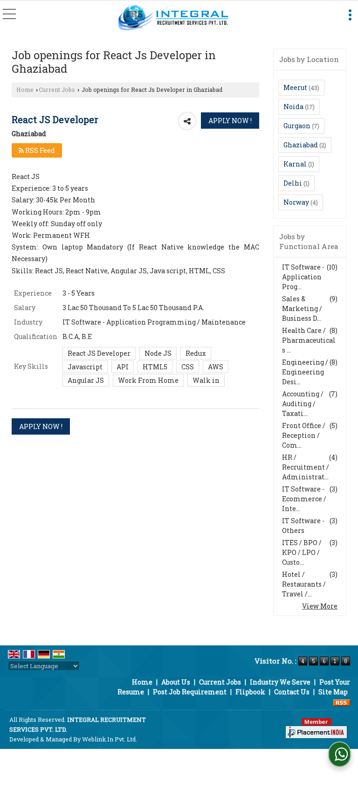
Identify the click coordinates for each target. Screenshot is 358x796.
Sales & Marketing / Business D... (302, 308)
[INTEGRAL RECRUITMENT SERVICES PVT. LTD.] (173, 18)
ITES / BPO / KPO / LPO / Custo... (302, 552)
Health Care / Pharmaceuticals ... (309, 340)
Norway (296, 202)
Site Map (333, 691)
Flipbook (250, 691)
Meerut (295, 87)
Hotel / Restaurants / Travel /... (304, 584)
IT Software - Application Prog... (303, 277)
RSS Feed (39, 150)
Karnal (295, 163)
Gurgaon (296, 125)
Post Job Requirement (190, 691)
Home (25, 89)
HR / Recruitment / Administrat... (305, 467)
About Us (175, 682)
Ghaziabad (300, 144)
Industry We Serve (280, 682)
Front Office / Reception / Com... (303, 435)
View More (319, 606)
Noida (293, 106)
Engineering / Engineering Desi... (305, 372)
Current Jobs (57, 89)
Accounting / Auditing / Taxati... (303, 403)
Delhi (292, 183)
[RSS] (341, 701)
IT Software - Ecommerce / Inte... (304, 499)
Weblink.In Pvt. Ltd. (109, 739)
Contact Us (292, 691)
